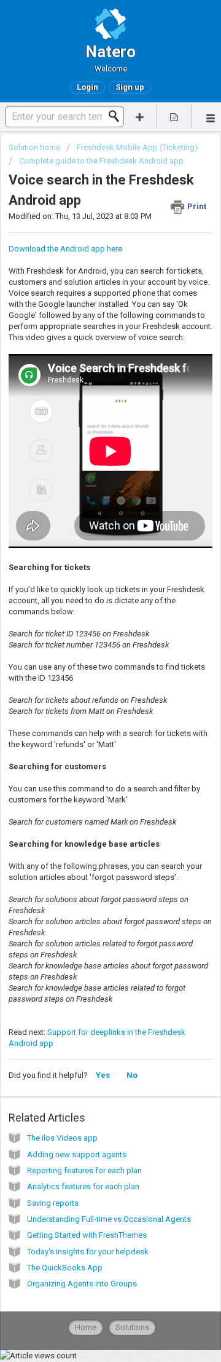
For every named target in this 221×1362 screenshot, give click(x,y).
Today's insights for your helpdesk (88, 1251)
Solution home (35, 147)
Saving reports (53, 1203)
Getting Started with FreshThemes (87, 1235)
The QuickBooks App (65, 1267)
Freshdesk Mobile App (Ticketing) (137, 147)
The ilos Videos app (62, 1137)
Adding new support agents (76, 1154)
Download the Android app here (65, 248)
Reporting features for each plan (84, 1170)
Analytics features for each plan (83, 1186)
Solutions (132, 1327)
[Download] (88, 687)
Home (85, 1327)
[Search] (117, 116)
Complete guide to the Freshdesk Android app (101, 160)
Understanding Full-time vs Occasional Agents (109, 1219)
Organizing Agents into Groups (82, 1283)
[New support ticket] (140, 116)
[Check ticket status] (174, 116)
